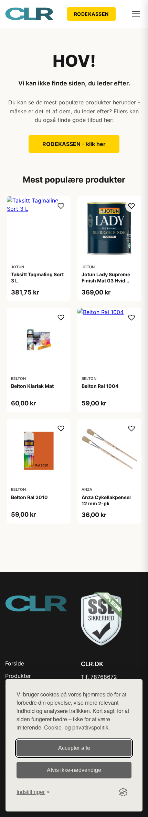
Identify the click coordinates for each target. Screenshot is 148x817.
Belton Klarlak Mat (32, 386)
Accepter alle (74, 748)
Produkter (18, 675)
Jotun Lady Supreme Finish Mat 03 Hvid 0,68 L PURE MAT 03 (106, 280)
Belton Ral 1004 (100, 386)
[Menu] (136, 14)
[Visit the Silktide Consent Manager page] (123, 792)
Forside (14, 663)
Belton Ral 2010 (29, 497)
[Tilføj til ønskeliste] (61, 206)
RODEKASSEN (91, 14)
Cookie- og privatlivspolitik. (77, 727)
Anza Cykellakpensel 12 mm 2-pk (106, 500)
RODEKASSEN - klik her (74, 144)
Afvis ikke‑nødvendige (74, 770)
